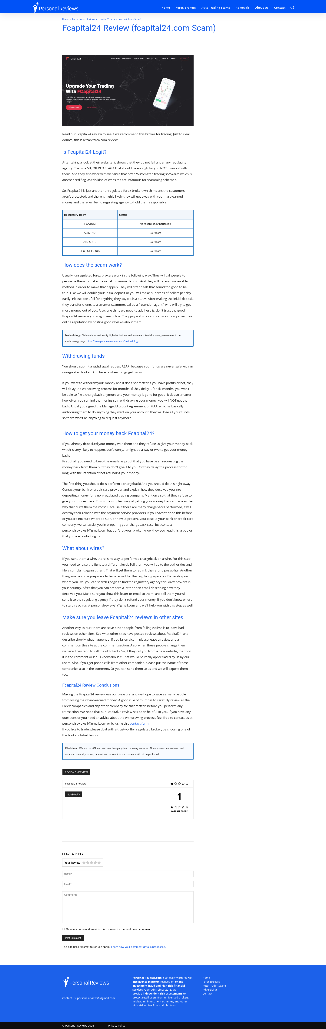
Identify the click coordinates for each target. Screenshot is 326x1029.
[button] (292, 7)
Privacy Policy (116, 1025)
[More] (132, 44)
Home (65, 19)
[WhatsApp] (89, 44)
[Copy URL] (123, 44)
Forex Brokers (211, 981)
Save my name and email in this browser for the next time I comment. (108, 929)
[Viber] (115, 44)
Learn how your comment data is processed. (138, 946)
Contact (207, 993)
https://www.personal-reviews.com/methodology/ (113, 341)
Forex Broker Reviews (83, 19)
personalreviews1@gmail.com (96, 998)
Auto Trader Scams (215, 985)
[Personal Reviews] (64, 8)
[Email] (97, 44)
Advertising (210, 989)
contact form (139, 723)
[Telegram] (106, 44)
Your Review (72, 862)
